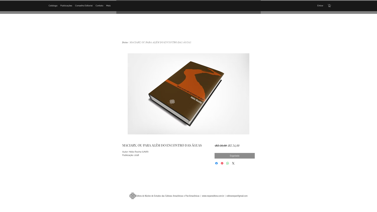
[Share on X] (233, 163)
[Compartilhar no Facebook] (216, 163)
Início (125, 42)
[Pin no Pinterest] (222, 163)
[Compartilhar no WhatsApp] (227, 163)
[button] (329, 5)
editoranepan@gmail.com (237, 195)
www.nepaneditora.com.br (213, 195)
